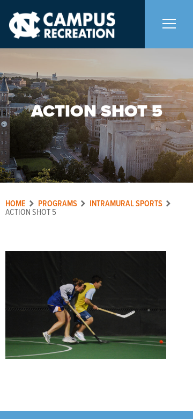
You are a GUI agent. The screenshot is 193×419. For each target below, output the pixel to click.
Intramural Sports (126, 204)
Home (15, 204)
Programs (57, 204)
